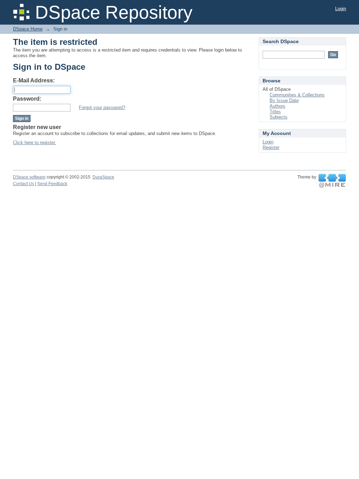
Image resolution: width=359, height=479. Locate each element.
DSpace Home (27, 29)
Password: (27, 99)
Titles (275, 111)
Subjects (278, 117)
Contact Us (23, 183)
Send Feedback (52, 183)
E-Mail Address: (34, 80)
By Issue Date (284, 100)
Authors (277, 106)
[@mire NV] (332, 180)
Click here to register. (34, 142)
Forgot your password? (102, 107)
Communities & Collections (297, 94)
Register (271, 147)
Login (340, 8)
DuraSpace (103, 177)
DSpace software (29, 177)
